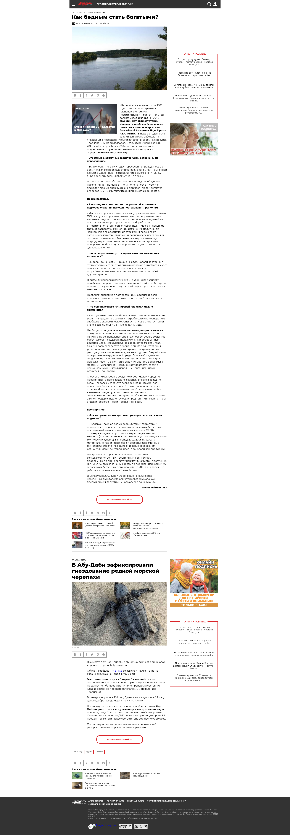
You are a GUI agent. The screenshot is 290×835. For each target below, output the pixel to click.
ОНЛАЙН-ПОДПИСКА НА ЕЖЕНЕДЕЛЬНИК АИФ (167, 801)
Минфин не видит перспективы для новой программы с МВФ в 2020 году (99, 545)
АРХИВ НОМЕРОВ (95, 801)
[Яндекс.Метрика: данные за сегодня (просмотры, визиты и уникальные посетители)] (104, 825)
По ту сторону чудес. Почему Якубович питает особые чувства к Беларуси (194, 62)
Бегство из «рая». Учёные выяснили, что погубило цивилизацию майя (194, 86)
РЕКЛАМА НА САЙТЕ (115, 801)
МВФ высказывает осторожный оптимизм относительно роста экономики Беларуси (100, 535)
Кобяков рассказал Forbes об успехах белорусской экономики (100, 524)
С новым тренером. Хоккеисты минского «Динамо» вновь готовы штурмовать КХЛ (194, 110)
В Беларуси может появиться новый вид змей (146, 774)
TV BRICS (116, 670)
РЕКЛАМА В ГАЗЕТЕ (135, 801)
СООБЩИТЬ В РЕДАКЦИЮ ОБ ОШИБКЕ (104, 804)
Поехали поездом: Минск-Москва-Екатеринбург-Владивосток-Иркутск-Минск (194, 98)
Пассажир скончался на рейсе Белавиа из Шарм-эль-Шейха (194, 74)
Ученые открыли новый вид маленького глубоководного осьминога (99, 775)
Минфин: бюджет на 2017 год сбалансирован (146, 534)
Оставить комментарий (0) (119, 499)
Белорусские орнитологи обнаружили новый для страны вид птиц (100, 785)
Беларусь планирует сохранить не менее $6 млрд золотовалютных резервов (148, 525)
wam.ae (75, 647)
